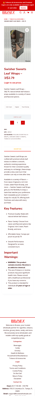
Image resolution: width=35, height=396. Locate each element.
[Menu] (32, 12)
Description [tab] (17, 149)
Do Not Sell (17, 373)
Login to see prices (12, 82)
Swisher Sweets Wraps (17, 137)
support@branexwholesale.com (20, 394)
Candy (17, 348)
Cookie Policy (17, 371)
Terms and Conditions (17, 368)
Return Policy (17, 376)
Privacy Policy (17, 366)
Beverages (17, 345)
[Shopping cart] (28, 12)
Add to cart (17, 117)
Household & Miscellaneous (17, 356)
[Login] (24, 13)
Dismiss (23, 8)
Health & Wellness (17, 353)
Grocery (17, 351)
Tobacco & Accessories (12, 139)
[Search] (20, 12)
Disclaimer (17, 379)
